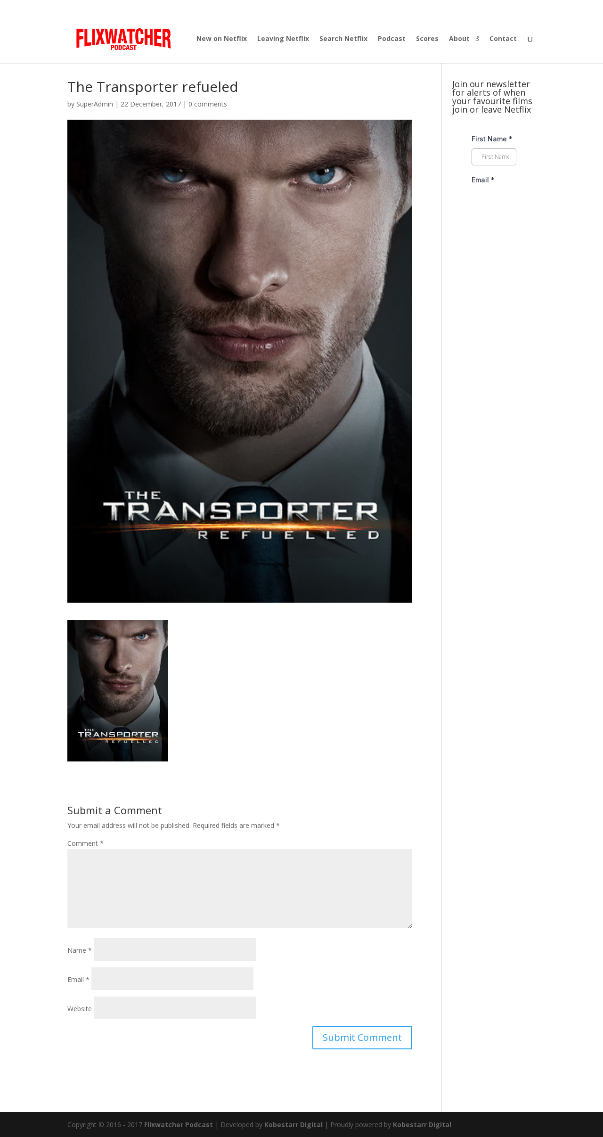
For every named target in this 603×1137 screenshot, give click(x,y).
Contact (503, 39)
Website (79, 1008)
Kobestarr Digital (293, 1124)
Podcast (392, 39)
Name (79, 950)
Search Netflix (343, 39)
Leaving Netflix (283, 39)
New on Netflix (221, 39)
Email (78, 979)
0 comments (207, 103)
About (459, 39)
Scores (427, 39)
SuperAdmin (94, 103)
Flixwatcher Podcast (178, 1124)
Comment (85, 843)
